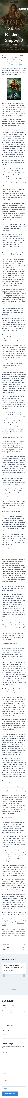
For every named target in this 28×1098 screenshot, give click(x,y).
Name (4, 1074)
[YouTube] (23, 9)
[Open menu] (25, 15)
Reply (4, 1016)
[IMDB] (26, 9)
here (12, 64)
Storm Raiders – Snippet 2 (6, 947)
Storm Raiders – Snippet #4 (21, 947)
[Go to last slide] (4, 975)
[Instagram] (20, 9)
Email (4, 1081)
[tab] (12, 989)
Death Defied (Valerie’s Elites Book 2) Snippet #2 (13, 966)
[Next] (24, 975)
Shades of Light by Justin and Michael (13, 935)
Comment (5, 1052)
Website (4, 1088)
